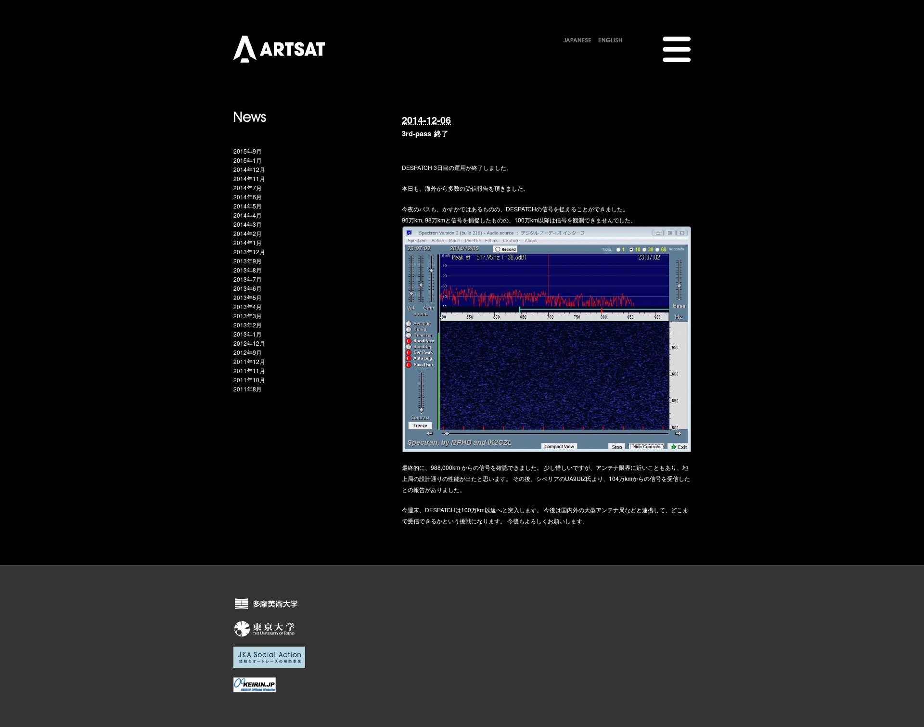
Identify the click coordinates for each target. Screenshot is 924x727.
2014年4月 (247, 215)
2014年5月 (247, 206)
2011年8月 (247, 389)
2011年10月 (249, 380)
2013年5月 (247, 297)
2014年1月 (247, 242)
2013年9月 (247, 261)
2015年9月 (247, 151)
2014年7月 (247, 187)
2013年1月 (247, 334)
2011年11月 (249, 370)
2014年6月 (247, 197)
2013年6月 (247, 288)
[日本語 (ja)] (577, 38)
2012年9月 (247, 352)
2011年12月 (249, 361)
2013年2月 (247, 325)
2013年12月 (249, 251)
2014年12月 (249, 169)
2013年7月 (247, 279)
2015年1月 (247, 160)
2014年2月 (247, 233)
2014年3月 (247, 224)
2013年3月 (247, 316)
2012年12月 (249, 343)
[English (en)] (610, 38)
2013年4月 (247, 306)
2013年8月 (247, 270)
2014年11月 (249, 178)
